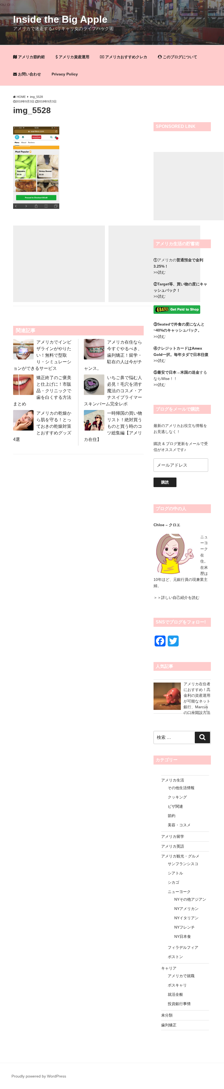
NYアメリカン (186, 908)
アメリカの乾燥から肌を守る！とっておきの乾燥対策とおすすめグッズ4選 (42, 426)
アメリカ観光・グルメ (180, 856)
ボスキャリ (177, 985)
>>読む (160, 336)
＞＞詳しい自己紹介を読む (176, 597)
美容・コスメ (179, 825)
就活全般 (175, 994)
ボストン (175, 957)
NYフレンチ (184, 927)
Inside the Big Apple (60, 19)
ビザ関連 (175, 806)
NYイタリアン (186, 918)
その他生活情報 (181, 788)
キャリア (168, 968)
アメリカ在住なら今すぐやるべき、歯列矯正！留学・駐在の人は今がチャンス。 (113, 355)
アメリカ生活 (172, 780)
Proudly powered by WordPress (38, 1076)
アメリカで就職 (181, 976)
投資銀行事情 (179, 1004)
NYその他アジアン (190, 899)
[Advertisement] (59, 264)
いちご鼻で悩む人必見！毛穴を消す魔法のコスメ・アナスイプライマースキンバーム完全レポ (113, 390)
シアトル (175, 873)
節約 (171, 815)
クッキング (177, 797)
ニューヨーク (179, 891)
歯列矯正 (168, 1025)
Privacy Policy (65, 74)
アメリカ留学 (172, 836)
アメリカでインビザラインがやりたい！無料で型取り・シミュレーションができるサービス (42, 355)
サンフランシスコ (183, 864)
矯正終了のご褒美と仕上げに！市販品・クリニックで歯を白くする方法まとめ (42, 390)
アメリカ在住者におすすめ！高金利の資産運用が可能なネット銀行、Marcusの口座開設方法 (197, 697)
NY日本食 (182, 936)
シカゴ (173, 882)
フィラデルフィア (183, 947)
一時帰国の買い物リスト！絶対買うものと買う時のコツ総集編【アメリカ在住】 (113, 426)
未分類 (167, 1015)
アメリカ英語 (172, 846)
